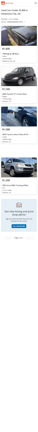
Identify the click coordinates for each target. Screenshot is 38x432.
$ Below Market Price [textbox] (15, 22)
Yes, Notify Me (19, 226)
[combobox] (16, 22)
